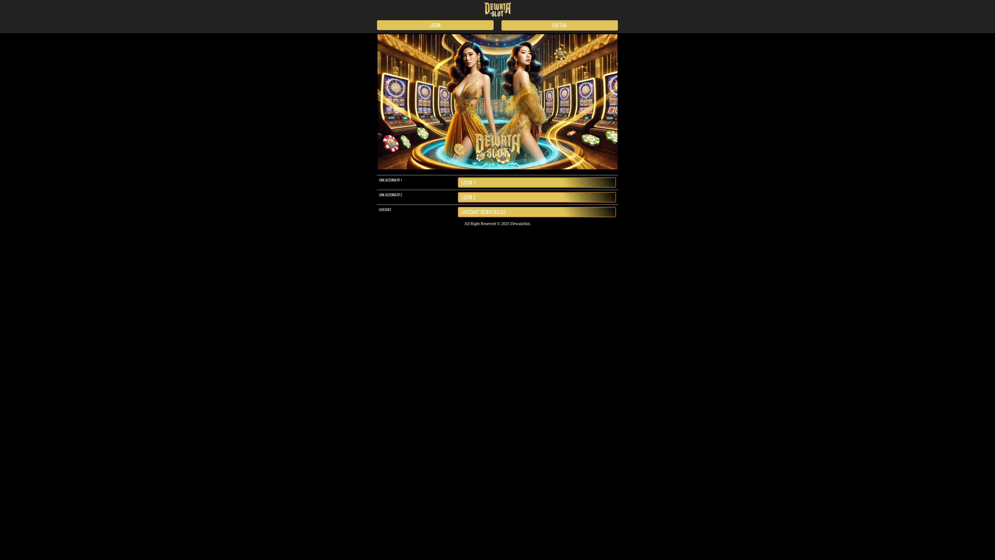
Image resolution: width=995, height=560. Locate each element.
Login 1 (468, 182)
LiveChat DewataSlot (483, 212)
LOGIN (435, 25)
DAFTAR (559, 25)
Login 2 (468, 197)
